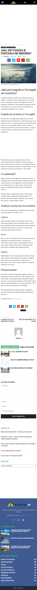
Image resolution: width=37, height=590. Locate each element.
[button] (34, 2)
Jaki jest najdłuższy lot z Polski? (27, 320)
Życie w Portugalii (7, 567)
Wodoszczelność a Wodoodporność (22, 538)
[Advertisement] (18, 23)
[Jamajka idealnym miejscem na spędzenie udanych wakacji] (5, 532)
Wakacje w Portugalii (8, 559)
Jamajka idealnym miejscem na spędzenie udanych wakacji (21, 530)
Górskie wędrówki (6, 562)
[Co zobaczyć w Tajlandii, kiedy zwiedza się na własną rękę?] (5, 549)
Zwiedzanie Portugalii (8, 572)
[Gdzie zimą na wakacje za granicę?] (5, 370)
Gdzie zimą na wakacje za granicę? (21, 368)
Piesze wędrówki (6, 578)
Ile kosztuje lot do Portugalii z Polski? (7, 320)
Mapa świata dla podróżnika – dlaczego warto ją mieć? (16, 432)
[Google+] (18, 520)
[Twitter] (23, 520)
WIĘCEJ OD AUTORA (27, 347)
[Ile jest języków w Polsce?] (5, 354)
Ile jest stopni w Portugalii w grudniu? (11, 455)
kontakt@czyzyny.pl (24, 515)
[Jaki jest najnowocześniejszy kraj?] (5, 362)
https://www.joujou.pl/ (16, 298)
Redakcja (6, 56)
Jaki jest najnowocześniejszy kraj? (22, 360)
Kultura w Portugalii (11, 47)
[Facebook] (14, 520)
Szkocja (3, 565)
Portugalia (3, 47)
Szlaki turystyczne (7, 580)
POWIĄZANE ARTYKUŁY (10, 347)
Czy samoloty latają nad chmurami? (11, 451)
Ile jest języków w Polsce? (19, 351)
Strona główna (4, 44)
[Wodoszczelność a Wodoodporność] (5, 540)
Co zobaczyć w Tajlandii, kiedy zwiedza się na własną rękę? (21, 547)
